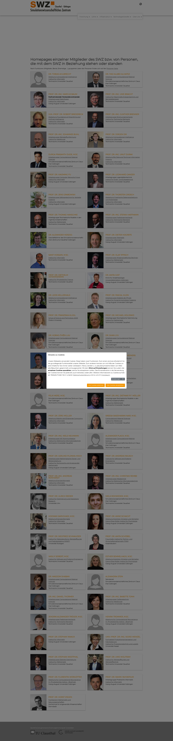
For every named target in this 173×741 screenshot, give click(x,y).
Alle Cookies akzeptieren (115, 385)
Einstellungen (116, 379)
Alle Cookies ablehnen (96, 385)
